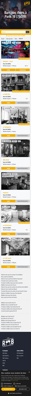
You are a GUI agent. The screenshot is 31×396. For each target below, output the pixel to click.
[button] (3, 50)
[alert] (15, 383)
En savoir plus (14, 380)
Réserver (23, 70)
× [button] (29, 372)
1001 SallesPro (6, 356)
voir (8, 70)
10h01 (4, 363)
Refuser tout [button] (23, 389)
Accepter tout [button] (8, 389)
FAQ (17, 358)
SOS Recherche (20, 353)
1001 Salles (5, 353)
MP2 (4, 366)
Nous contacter (20, 356)
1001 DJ (4, 361)
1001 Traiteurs (5, 358)
